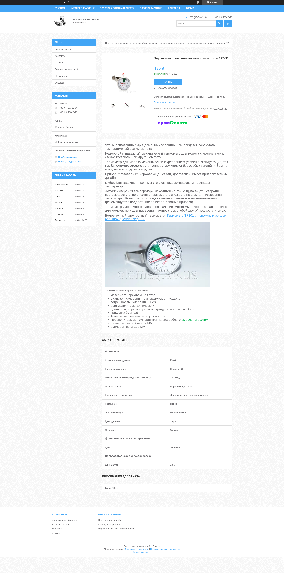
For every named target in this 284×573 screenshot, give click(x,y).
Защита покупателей (66, 69)
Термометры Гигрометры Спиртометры (135, 43)
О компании (61, 76)
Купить (168, 82)
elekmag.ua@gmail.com (69, 161)
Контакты (174, 8)
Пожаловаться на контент (136, 549)
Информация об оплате (65, 520)
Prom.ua (156, 546)
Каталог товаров (81, 8)
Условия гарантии (151, 8)
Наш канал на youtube (110, 520)
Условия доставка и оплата (117, 8)
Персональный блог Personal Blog (116, 528)
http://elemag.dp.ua (67, 157)
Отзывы (191, 8)
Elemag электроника (109, 524)
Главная (60, 8)
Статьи (59, 62)
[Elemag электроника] (60, 21)
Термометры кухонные (171, 43)
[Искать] (219, 23)
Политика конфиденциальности (165, 549)
